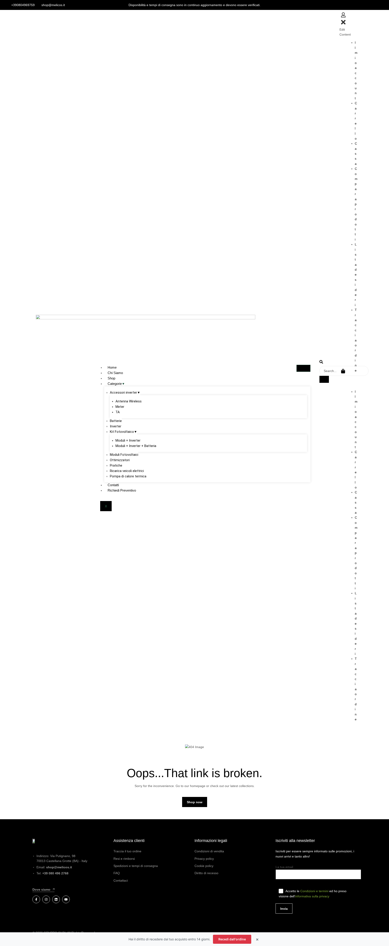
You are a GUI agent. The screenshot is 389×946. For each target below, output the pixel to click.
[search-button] (324, 379)
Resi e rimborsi (124, 858)
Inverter (115, 426)
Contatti (113, 485)
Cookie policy (203, 866)
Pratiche (116, 465)
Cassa (356, 154)
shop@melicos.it (53, 5)
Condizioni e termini (314, 891)
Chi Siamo (115, 373)
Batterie (116, 421)
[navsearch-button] (321, 362)
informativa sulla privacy (312, 896)
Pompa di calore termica (128, 476)
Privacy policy (204, 858)
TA (117, 412)
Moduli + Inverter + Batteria (135, 446)
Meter (119, 407)
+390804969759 (23, 5)
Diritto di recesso (206, 873)
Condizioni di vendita (209, 851)
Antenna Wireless (128, 401)
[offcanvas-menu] (343, 16)
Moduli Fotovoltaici (124, 455)
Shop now (194, 802)
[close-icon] (343, 24)
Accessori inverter (123, 392)
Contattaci (120, 880)
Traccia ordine (356, 340)
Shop (111, 378)
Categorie (115, 384)
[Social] (36, 899)
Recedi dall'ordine (232, 939)
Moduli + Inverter (127, 440)
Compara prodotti (356, 204)
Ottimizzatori (120, 460)
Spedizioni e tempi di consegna (135, 866)
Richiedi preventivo (122, 490)
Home (112, 367)
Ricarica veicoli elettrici (127, 471)
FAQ (116, 873)
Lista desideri (356, 275)
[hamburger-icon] (303, 368)
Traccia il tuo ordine (127, 851)
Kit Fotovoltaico (122, 432)
